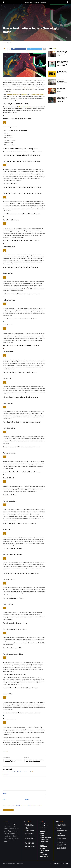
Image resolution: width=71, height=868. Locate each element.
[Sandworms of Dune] (3, 715)
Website (27, 799)
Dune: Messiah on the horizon (36, 94)
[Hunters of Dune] (3, 690)
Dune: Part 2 (24, 94)
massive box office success (13, 94)
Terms (62, 863)
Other (41, 852)
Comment (5, 774)
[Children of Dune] (3, 601)
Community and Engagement (43, 830)
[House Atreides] (3, 321)
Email (4, 799)
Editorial (42, 833)
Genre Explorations (44, 839)
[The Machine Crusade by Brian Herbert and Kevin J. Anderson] (3, 190)
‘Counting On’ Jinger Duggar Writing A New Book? (62, 73)
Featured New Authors (45, 837)
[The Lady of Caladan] (3, 449)
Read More (5, 751)
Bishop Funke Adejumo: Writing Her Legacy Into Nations (30, 838)
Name (5, 793)
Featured (42, 835)
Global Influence (44, 841)
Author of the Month (45, 825)
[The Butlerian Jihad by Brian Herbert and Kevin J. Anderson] (3, 158)
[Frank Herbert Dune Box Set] (3, 115)
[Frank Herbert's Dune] (3, 497)
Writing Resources (13, 38)
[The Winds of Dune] (3, 576)
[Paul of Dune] (3, 526)
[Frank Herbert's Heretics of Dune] (3, 650)
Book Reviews (43, 827)
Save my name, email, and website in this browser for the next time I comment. (23, 806)
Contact (66, 863)
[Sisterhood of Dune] (3, 243)
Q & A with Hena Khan (61, 842)
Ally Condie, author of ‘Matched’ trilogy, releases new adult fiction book (62, 99)
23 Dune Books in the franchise (25, 106)
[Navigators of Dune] (3, 296)
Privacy (58, 863)
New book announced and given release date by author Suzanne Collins (62, 53)
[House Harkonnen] (3, 348)
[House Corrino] (3, 375)
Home (4, 42)
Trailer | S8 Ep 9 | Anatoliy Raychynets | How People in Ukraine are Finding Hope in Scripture (62, 63)
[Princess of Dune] (3, 399)
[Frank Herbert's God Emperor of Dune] (3, 625)
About (55, 863)
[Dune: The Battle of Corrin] (3, 216)
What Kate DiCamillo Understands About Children (61, 90)
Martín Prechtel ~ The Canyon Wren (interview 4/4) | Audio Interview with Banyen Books (61, 847)
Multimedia (42, 848)
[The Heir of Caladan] (3, 474)
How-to (42, 843)
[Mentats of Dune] (3, 270)
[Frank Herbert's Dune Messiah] (3, 551)
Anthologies (43, 823)
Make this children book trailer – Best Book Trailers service (62, 832)
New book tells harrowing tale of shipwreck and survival (62, 81)
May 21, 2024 (5, 38)
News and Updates (44, 850)
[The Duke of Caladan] (3, 424)
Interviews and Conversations (43, 845)
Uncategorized (43, 854)
